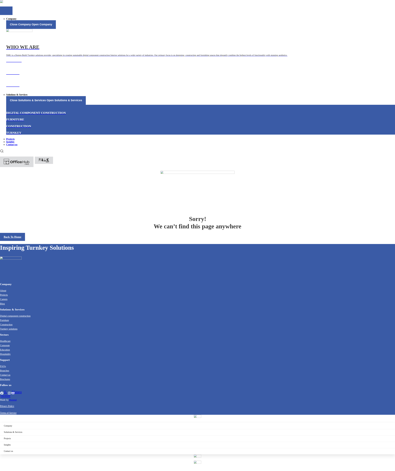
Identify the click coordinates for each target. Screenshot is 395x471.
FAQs (3, 366)
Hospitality (5, 354)
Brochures (5, 379)
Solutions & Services (13, 432)
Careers (3, 299)
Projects (4, 295)
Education (5, 349)
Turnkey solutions (8, 329)
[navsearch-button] (2, 151)
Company (8, 426)
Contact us (5, 375)
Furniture (4, 320)
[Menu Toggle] (6, 10)
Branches (4, 370)
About (3, 290)
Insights (7, 445)
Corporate (5, 345)
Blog (2, 303)
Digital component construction (15, 316)
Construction (6, 324)
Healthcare (5, 341)
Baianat (13, 400)
